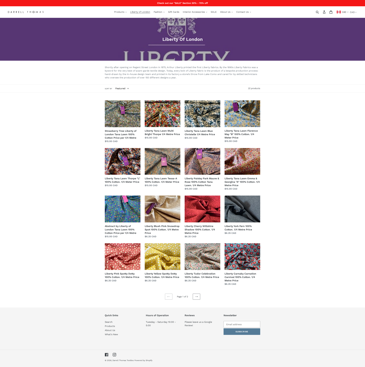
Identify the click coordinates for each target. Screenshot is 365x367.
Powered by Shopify (143, 360)
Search (108, 322)
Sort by (108, 89)
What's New (111, 334)
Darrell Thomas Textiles (123, 360)
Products (110, 326)
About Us (110, 330)
